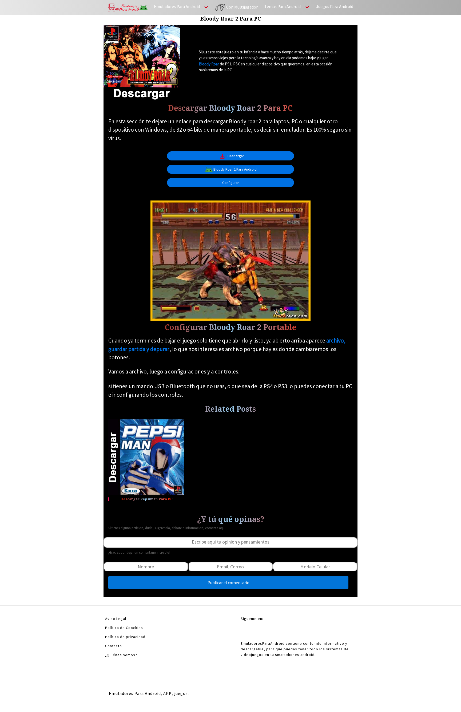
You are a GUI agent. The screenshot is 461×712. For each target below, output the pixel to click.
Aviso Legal (115, 618)
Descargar (236, 156)
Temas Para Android (282, 6)
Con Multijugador (241, 6)
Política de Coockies (124, 627)
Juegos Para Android (334, 6)
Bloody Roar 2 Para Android (235, 169)
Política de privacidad (125, 636)
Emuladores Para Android (177, 6)
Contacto (113, 645)
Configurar (230, 182)
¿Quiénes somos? (121, 654)
